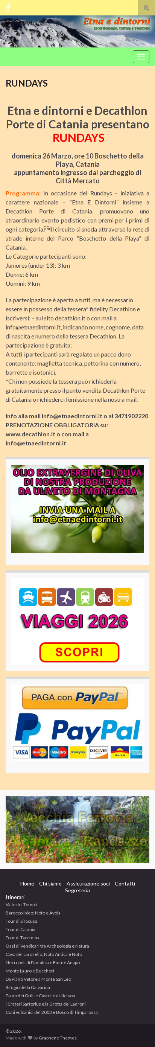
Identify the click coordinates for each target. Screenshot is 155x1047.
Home (27, 883)
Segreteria (77, 890)
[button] (77, 829)
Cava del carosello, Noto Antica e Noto (44, 954)
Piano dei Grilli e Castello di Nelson (40, 995)
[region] (77, 829)
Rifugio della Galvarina (28, 987)
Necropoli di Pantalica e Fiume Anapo (43, 962)
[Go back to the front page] (77, 31)
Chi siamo (50, 883)
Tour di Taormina (23, 937)
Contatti (125, 883)
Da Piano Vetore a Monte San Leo (38, 979)
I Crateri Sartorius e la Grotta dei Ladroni (46, 1004)
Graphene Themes (58, 1038)
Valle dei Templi (21, 904)
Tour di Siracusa (21, 921)
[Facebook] (8, 6)
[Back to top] (138, 1030)
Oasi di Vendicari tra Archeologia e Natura (47, 946)
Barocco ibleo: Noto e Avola (33, 913)
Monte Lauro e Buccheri (30, 971)
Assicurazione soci (88, 883)
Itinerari (15, 897)
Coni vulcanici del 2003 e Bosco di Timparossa (52, 1012)
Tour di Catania (20, 929)
